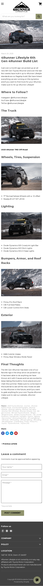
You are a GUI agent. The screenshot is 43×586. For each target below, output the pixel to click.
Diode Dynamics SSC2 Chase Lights (18, 251)
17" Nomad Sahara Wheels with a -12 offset (21, 196)
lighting (37, 416)
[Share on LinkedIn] (11, 433)
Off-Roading (14, 420)
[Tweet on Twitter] (7, 433)
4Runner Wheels (26, 411)
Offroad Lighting (26, 420)
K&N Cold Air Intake (12, 354)
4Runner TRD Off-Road (10, 411)
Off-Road (5, 420)
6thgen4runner (7, 415)
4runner (27, 406)
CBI (34, 415)
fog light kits (14, 416)
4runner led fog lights (20, 407)
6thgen (33, 413)
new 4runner (6, 418)
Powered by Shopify (21, 582)
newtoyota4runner (19, 418)
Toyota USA (25, 423)
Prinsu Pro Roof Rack (12, 302)
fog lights (23, 416)
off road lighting (33, 418)
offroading (37, 420)
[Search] (39, 16)
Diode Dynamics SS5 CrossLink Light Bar (20, 245)
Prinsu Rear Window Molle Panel (17, 357)
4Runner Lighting (14, 409)
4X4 (34, 411)
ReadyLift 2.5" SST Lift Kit (13, 199)
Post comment (12, 513)
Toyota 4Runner (13, 423)
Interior (30, 416)
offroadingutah (7, 421)
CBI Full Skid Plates (11, 305)
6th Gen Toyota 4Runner (20, 413)
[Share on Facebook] (3, 433)
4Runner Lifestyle (26, 85)
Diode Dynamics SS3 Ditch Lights (17, 248)
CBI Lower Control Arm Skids (16, 308)
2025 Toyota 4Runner (15, 406)
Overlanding (18, 421)
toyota (4, 423)
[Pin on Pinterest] (16, 433)
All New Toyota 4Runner (23, 415)
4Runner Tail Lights (29, 409)
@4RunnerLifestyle (19, 98)
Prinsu (26, 421)
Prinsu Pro (33, 421)
